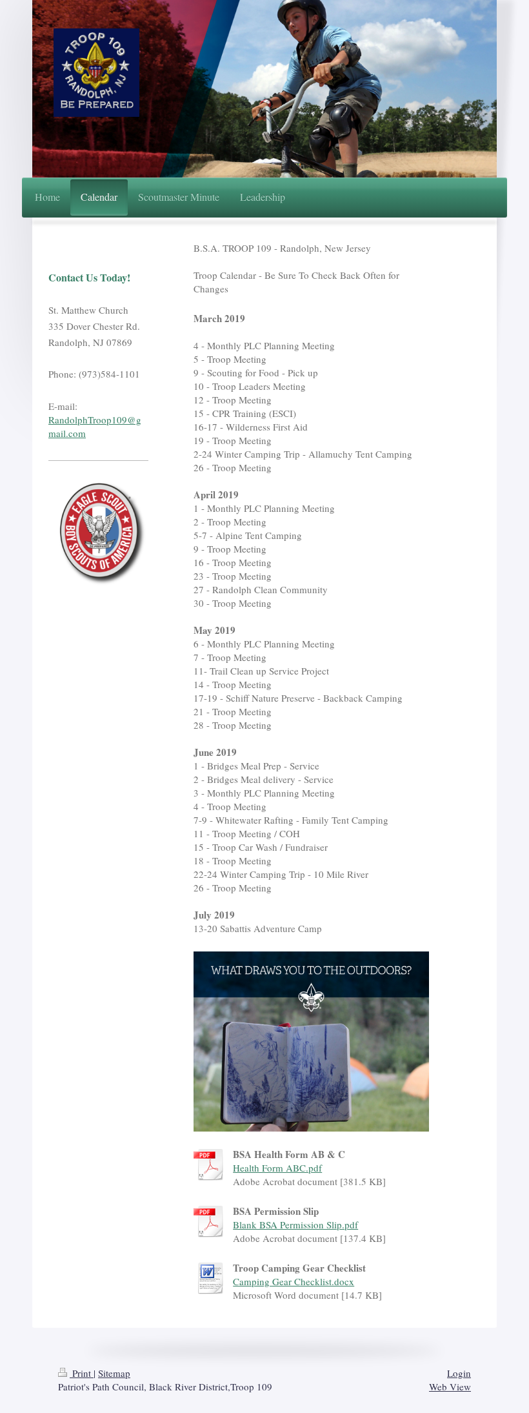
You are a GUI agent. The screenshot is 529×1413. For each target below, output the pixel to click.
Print (82, 1373)
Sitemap (114, 1373)
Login (459, 1373)
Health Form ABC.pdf (277, 1167)
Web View (450, 1386)
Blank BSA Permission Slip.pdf (295, 1224)
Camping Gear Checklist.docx (293, 1281)
